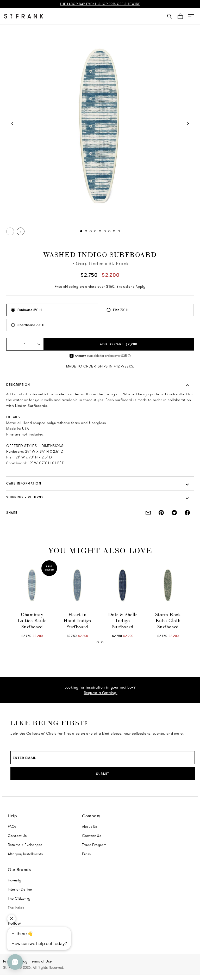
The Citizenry (19, 898)
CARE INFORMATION (23, 483)
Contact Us (17, 835)
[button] (191, 16)
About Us (89, 826)
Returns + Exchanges (25, 844)
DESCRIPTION (18, 385)
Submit (102, 774)
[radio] (52, 310)
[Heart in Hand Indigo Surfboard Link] (77, 585)
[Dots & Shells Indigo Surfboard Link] (122, 585)
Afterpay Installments (25, 853)
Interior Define (20, 889)
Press (86, 853)
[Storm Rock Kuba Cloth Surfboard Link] (167, 585)
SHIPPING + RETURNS (24, 497)
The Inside (16, 907)
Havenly (14, 880)
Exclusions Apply (130, 286)
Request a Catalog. (100, 692)
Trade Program (94, 844)
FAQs (12, 826)
